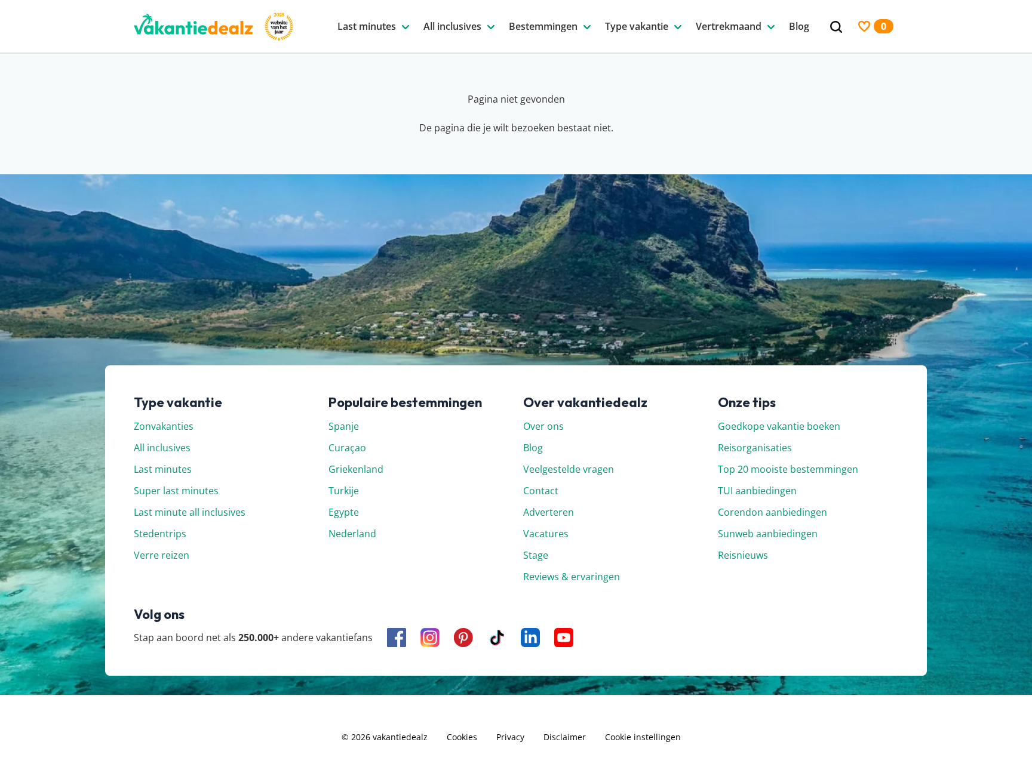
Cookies (462, 737)
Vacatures (546, 534)
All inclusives (162, 448)
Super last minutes (176, 491)
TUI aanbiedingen (757, 491)
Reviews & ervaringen (571, 577)
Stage (535, 555)
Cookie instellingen (643, 737)
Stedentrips (160, 534)
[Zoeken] (836, 27)
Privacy (510, 737)
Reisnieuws (743, 555)
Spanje (343, 426)
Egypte (343, 512)
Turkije (343, 491)
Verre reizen (161, 555)
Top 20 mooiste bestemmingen (788, 469)
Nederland (352, 534)
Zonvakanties (164, 426)
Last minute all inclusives (189, 512)
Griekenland (355, 469)
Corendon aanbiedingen (772, 512)
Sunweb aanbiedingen (768, 534)
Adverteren (548, 512)
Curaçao (347, 448)
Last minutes (163, 469)
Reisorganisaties (755, 448)
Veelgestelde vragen (568, 469)
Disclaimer (564, 737)
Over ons (543, 426)
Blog (533, 448)
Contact (540, 491)
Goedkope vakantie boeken (779, 426)
